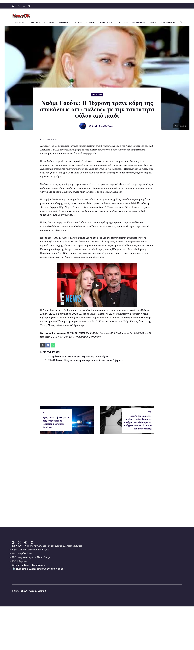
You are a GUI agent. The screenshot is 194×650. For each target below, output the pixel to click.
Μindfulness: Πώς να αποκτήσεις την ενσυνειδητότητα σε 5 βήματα (85, 360)
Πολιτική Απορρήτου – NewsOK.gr (31, 557)
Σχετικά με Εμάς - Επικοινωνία (28, 564)
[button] (180, 22)
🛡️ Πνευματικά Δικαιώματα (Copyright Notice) (38, 568)
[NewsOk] (22, 15)
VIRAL (153, 22)
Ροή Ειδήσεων (19, 561)
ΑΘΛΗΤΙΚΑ (64, 22)
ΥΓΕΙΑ (78, 22)
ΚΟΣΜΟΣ (49, 22)
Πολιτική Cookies (22, 553)
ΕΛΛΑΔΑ (19, 22)
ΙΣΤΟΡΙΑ (90, 22)
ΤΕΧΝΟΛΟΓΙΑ (168, 22)
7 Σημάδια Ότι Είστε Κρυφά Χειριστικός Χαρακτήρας (78, 356)
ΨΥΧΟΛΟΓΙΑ (139, 22)
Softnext (42, 591)
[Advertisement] (97, 386)
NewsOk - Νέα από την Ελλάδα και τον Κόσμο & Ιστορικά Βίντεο (47, 545)
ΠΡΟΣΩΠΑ (122, 22)
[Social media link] (13, 6)
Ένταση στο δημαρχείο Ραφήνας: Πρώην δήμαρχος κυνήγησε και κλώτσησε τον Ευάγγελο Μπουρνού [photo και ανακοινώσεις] (138, 422)
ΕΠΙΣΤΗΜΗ (106, 22)
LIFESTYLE (34, 22)
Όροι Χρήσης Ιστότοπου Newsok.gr (31, 549)
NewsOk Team (105, 126)
